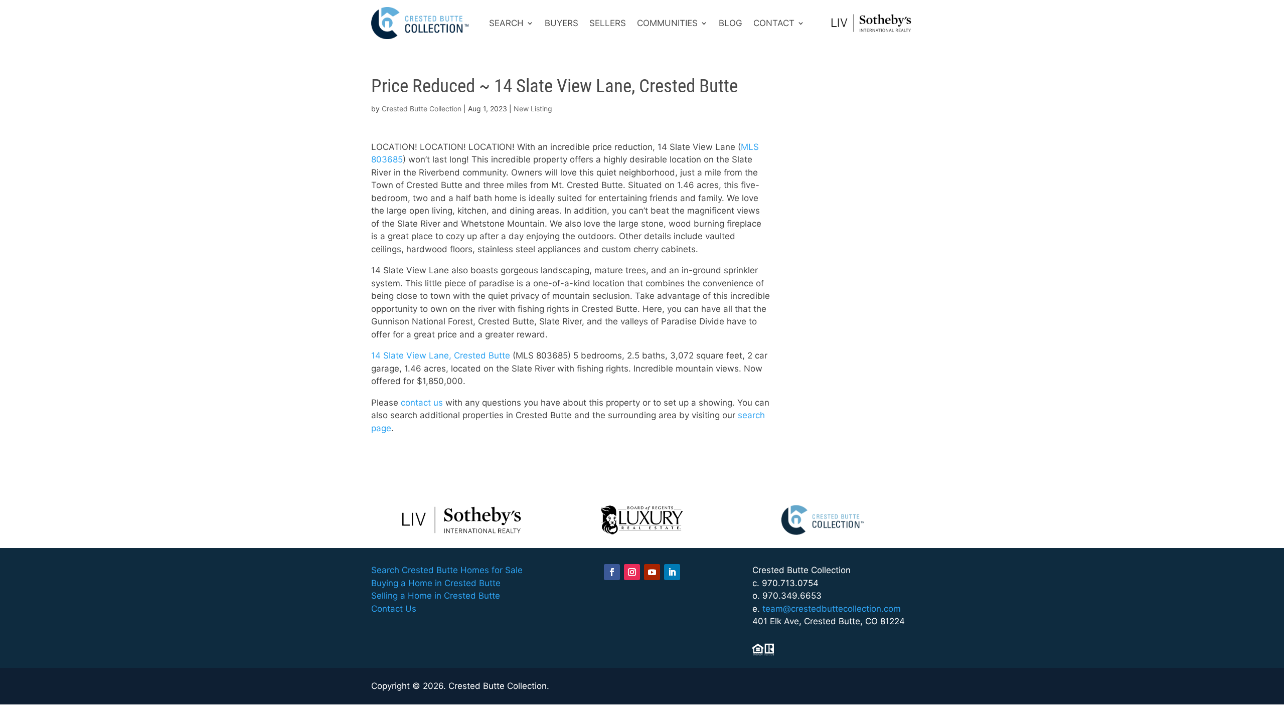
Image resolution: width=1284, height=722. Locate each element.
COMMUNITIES (667, 23)
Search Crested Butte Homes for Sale (447, 570)
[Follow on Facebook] (612, 572)
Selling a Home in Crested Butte (435, 596)
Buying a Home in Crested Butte (436, 583)
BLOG (730, 23)
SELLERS (607, 23)
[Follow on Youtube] (652, 572)
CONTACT (773, 23)
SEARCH (506, 23)
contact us (422, 403)
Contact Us (393, 609)
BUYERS (561, 23)
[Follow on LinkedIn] (672, 572)
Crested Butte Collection (421, 108)
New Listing (533, 108)
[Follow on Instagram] (632, 572)
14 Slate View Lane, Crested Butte (440, 355)
